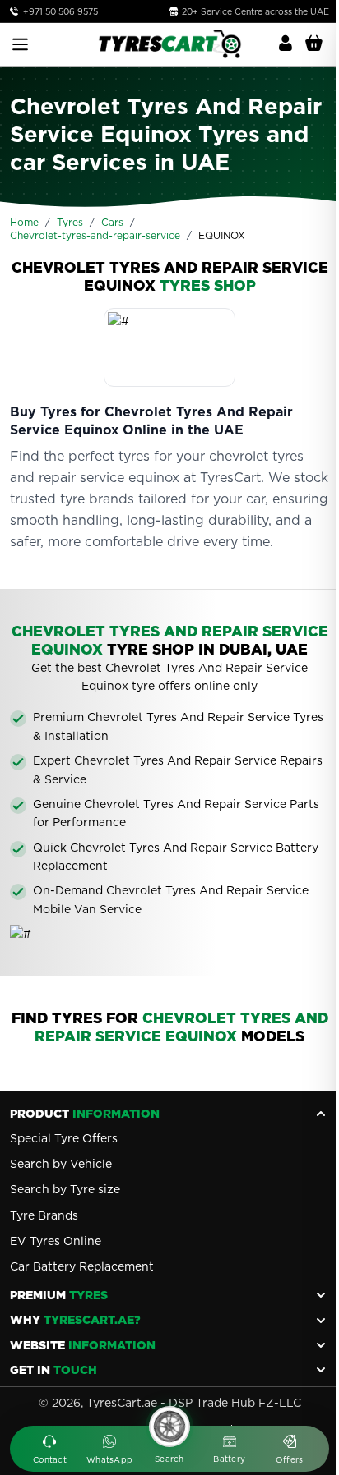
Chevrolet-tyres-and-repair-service (95, 235)
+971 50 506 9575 (60, 11)
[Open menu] (20, 44)
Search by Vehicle (61, 1163)
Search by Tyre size (65, 1189)
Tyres (70, 222)
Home (24, 222)
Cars (112, 222)
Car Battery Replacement (82, 1266)
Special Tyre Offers (64, 1138)
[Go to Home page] (169, 44)
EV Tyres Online (55, 1241)
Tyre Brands (44, 1215)
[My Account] (285, 43)
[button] (50, 1450)
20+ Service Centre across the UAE (254, 11)
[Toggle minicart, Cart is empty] (314, 43)
